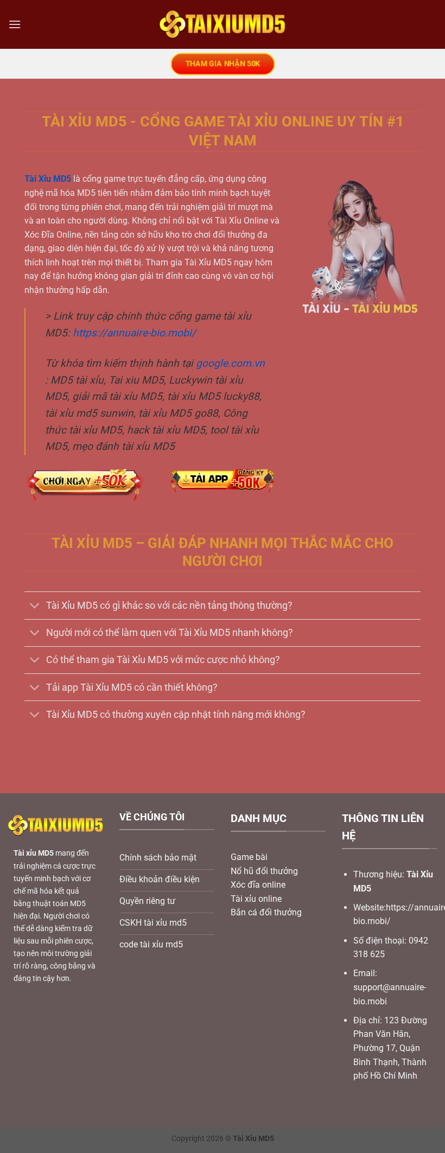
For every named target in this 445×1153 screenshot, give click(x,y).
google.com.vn (230, 363)
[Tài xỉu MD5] (223, 24)
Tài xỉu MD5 (34, 853)
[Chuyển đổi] (35, 607)
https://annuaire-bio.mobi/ (134, 333)
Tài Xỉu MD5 (47, 179)
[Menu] (14, 24)
